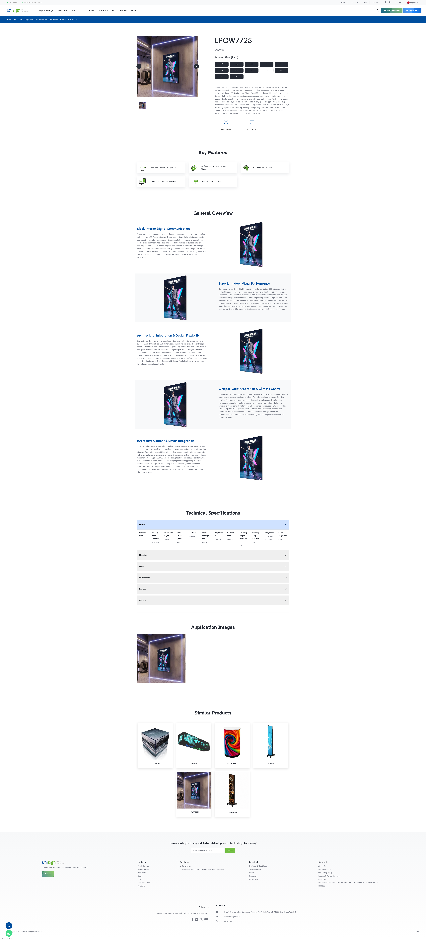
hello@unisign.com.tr (33, 2)
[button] (196, 66)
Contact (375, 3)
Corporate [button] (354, 3)
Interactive (62, 10)
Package (142, 589)
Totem (92, 10)
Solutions (122, 10)
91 (266, 64)
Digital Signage (46, 10)
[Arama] (377, 10)
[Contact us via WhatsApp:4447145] (9, 933)
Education (253, 876)
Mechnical (143, 555)
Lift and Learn (185, 866)
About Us (322, 866)
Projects (134, 10)
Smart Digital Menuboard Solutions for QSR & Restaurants (202, 869)
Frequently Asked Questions (329, 876)
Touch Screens (143, 866)
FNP (417, 931)
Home (343, 3)
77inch (72, 20)
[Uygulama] (167, 66)
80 (237, 64)
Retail (251, 873)
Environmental (144, 578)
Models (142, 525)
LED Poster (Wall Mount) (58, 20)
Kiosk (74, 10)
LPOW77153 (194, 812)
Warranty (142, 600)
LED (82, 10)
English (413, 2)
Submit (230, 850)
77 (222, 64)
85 (251, 64)
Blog (365, 3)
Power (141, 566)
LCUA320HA (155, 763)
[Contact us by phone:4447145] (9, 925)
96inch (194, 763)
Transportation (255, 869)
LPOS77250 (232, 812)
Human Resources (325, 869)
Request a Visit (412, 10)
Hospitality (253, 879)
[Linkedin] (390, 2)
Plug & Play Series (26, 20)
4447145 (14, 2)
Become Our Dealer (392, 10)
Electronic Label (106, 10)
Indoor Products (41, 20)
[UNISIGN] (18, 10)
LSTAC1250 (232, 763)
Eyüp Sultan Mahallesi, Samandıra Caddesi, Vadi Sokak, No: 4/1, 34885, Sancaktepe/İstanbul (260, 912)
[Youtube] (400, 2)
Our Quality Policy (325, 873)
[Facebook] (385, 2)
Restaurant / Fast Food (258, 866)
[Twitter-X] (395, 2)
